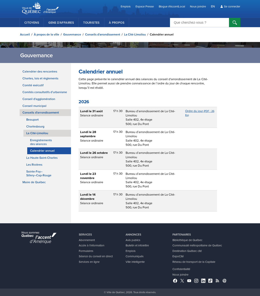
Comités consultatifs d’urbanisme (44, 92)
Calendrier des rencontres (39, 71)
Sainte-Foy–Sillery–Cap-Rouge (38, 173)
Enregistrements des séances (41, 142)
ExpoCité (178, 256)
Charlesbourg (35, 126)
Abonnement (87, 240)
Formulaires (86, 251)
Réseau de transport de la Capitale (193, 262)
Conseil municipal (34, 106)
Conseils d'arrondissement (102, 34)
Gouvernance (72, 34)
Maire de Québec (34, 182)
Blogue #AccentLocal (172, 6)
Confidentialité (181, 269)
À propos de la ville (46, 34)
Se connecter (232, 6)
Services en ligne (89, 262)
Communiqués (135, 256)
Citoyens (31, 22)
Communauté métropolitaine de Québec (197, 245)
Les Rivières (34, 164)
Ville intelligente (135, 262)
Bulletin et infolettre (137, 245)
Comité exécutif (33, 85)
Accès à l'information (91, 245)
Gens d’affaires (61, 22)
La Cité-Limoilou (135, 34)
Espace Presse (145, 6)
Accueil (25, 34)
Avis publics (133, 240)
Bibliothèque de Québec (187, 240)
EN (213, 6)
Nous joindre (198, 6)
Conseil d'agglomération (38, 99)
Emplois (126, 6)
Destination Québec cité (187, 251)
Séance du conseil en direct (96, 256)
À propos (116, 22)
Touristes (91, 22)
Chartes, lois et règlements (40, 78)
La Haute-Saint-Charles (41, 158)
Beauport (32, 119)
